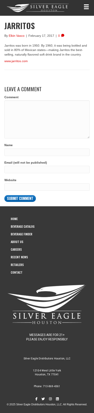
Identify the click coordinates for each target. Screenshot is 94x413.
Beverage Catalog (23, 226)
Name (8, 145)
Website (10, 180)
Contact (17, 272)
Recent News (19, 257)
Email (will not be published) (25, 162)
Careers (16, 249)
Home (14, 218)
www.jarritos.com (16, 61)
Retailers (17, 264)
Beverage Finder (21, 234)
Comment (11, 97)
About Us (17, 241)
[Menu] (86, 7)
